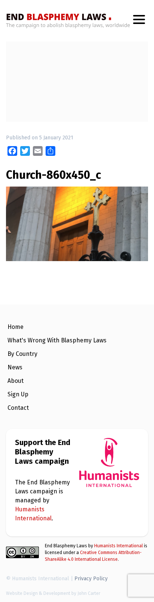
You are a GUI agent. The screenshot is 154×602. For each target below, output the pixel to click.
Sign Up (17, 394)
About (15, 380)
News (14, 367)
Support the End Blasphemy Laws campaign (42, 452)
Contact (18, 407)
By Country (22, 353)
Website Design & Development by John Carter (53, 593)
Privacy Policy (91, 578)
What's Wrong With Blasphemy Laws (57, 340)
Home (15, 326)
